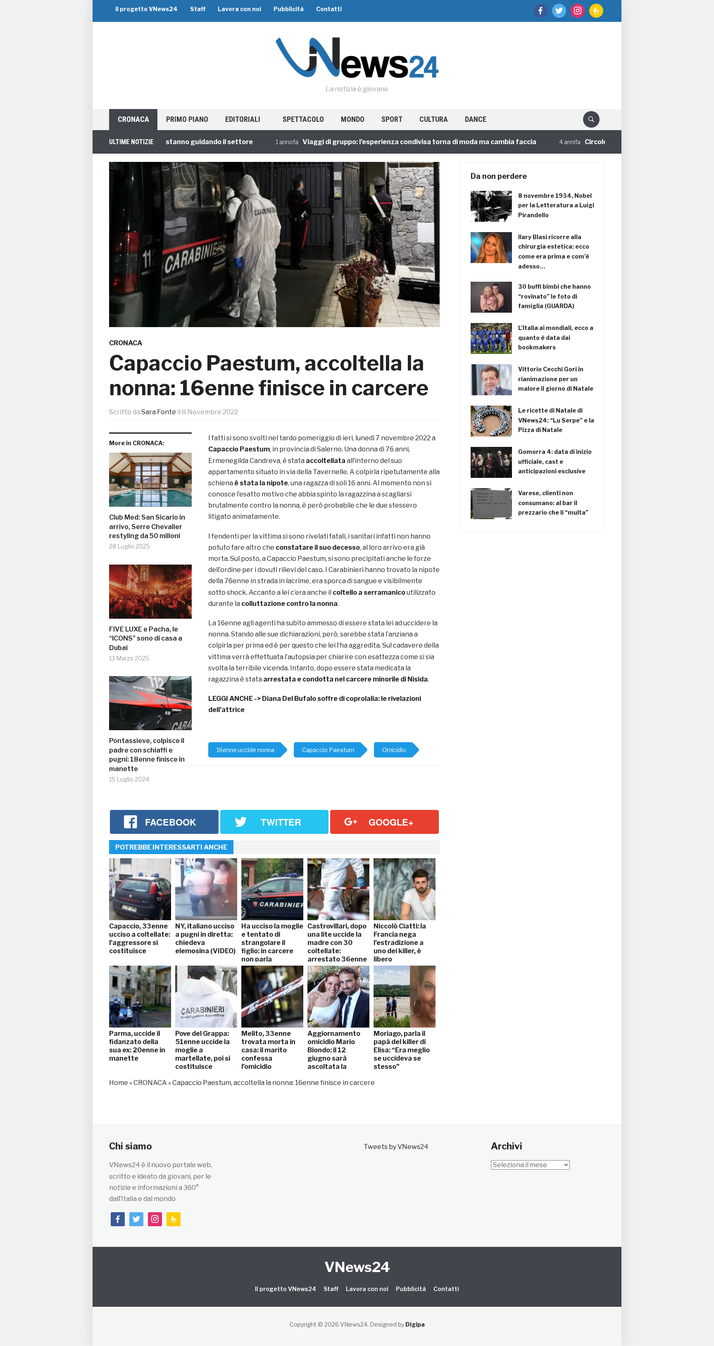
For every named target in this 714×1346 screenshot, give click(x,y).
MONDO (352, 119)
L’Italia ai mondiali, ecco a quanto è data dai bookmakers (555, 337)
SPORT (391, 119)
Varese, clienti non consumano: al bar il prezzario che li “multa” (553, 502)
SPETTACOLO (303, 119)
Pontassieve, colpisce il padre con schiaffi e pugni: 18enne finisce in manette (147, 754)
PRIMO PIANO (187, 119)
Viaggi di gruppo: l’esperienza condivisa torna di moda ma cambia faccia (376, 142)
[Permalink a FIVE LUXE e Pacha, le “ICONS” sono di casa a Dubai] (150, 595)
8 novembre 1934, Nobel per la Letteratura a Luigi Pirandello (556, 205)
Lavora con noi (239, 8)
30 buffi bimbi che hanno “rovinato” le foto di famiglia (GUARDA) (554, 296)
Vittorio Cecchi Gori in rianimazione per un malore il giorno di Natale (555, 379)
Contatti (329, 8)
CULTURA (433, 119)
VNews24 (357, 1266)
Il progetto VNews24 (146, 8)
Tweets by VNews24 (396, 1147)
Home (118, 1083)
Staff (197, 8)
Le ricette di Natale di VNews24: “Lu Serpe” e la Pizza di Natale (556, 420)
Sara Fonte (158, 412)
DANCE (475, 119)
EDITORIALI (242, 119)
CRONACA (133, 119)
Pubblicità (289, 8)
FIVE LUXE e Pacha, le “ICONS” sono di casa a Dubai (145, 638)
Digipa (415, 1324)
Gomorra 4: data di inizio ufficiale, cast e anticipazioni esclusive (555, 461)
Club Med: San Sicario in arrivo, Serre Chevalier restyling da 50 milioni (147, 526)
